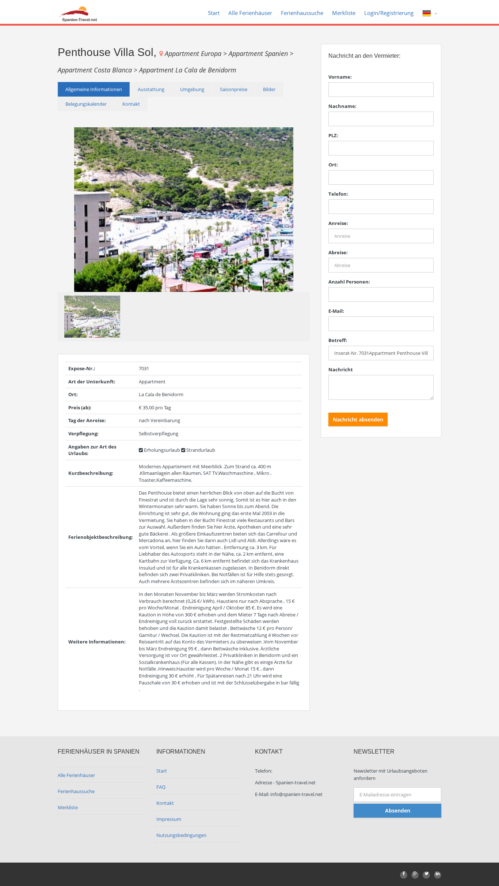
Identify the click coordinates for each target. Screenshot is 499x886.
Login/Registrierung (389, 12)
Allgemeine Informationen (93, 89)
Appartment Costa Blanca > (98, 69)
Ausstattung (151, 89)
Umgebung (192, 89)
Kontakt (131, 104)
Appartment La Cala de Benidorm (187, 69)
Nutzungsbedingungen (181, 835)
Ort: (333, 164)
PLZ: (333, 135)
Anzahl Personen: (349, 281)
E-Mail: (336, 311)
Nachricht (340, 369)
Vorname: (340, 77)
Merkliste (343, 12)
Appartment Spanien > (261, 53)
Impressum (168, 819)
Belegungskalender (86, 104)
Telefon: (338, 194)
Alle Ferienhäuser (250, 12)
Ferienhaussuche (302, 12)
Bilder (269, 89)
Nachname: (342, 106)
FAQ (160, 787)
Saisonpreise (233, 89)
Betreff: (337, 340)
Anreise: (338, 223)
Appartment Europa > (197, 53)
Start (214, 12)
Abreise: (338, 252)
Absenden (397, 810)
